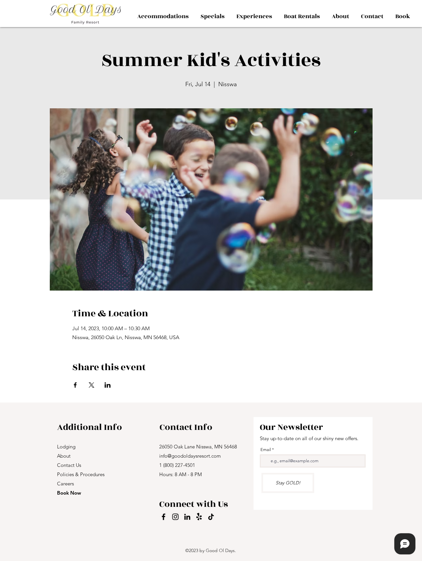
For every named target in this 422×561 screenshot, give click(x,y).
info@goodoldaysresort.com (190, 456)
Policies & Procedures (81, 474)
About (64, 456)
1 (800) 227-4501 (177, 465)
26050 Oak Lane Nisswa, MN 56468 (198, 446)
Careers (65, 483)
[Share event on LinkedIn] (108, 385)
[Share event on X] (91, 385)
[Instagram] (175, 516)
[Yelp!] (199, 516)
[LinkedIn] (187, 516)
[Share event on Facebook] (75, 385)
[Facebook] (163, 516)
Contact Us (69, 465)
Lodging (66, 446)
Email (265, 449)
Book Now (69, 493)
